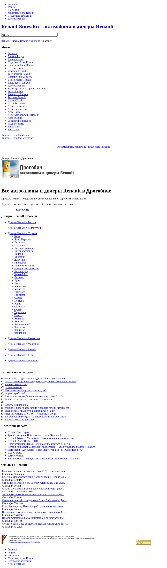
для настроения (13, 387)
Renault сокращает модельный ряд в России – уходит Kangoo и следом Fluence (51, 446)
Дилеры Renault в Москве (15, 135)
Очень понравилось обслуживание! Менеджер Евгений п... (35, 523)
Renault (5, 41)
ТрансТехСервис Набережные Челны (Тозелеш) (34, 435)
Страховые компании (20, 15)
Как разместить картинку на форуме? (25, 390)
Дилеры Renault (16, 18)
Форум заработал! (15, 393)
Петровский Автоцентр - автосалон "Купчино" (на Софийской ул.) (45, 449)
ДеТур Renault (15, 455)
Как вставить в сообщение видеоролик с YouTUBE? (34, 396)
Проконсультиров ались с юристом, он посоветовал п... (33, 517)
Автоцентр (23, 209)
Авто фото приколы (16, 384)
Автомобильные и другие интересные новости (83, 146)
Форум (11, 7)
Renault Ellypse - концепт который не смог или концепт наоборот (44, 458)
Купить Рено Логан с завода (20, 419)
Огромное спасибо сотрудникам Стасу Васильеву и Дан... (34, 500)
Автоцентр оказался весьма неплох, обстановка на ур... (33, 494)
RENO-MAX (15, 452)
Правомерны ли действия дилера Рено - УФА (30, 410)
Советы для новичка (16, 404)
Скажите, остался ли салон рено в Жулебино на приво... (33, 488)
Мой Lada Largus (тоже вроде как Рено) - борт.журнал (36, 378)
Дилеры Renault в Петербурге (17, 138)
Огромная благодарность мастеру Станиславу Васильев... (34, 482)
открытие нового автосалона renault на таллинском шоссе (37, 407)
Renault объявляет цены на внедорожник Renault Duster (35, 416)
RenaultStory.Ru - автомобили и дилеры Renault (57, 26)
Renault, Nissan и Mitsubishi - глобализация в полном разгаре (41, 438)
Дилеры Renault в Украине (25, 41)
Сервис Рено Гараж (19, 432)
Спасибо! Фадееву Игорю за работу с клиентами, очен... (33, 506)
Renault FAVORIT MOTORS (23, 441)
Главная (12, 4)
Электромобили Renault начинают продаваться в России (39, 444)
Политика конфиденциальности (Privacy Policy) (25, 542)
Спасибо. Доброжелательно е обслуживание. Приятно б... (34, 477)
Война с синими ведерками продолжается (28, 399)
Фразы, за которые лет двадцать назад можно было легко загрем (40, 381)
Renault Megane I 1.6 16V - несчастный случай (31, 413)
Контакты (13, 9)
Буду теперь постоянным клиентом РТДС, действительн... (34, 471)
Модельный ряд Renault (21, 12)
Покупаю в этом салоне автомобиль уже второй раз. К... (33, 512)
